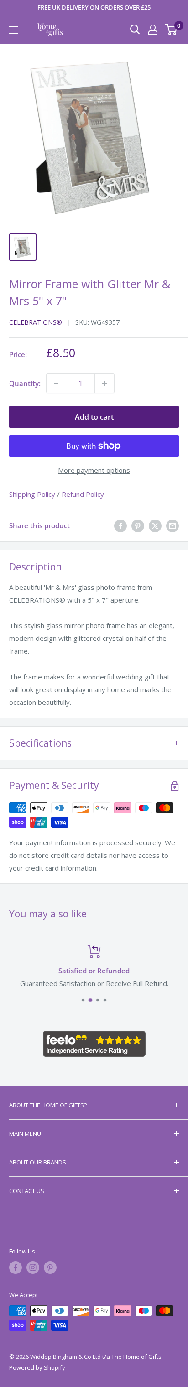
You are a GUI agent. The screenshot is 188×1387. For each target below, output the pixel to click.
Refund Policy (83, 494)
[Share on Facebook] (120, 525)
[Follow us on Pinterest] (50, 1267)
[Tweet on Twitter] (155, 525)
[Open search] (135, 30)
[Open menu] (13, 30)
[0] (171, 29)
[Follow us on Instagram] (32, 1267)
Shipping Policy (32, 494)
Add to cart (94, 417)
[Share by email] (172, 525)
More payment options (94, 470)
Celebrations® (35, 322)
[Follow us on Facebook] (15, 1267)
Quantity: (25, 383)
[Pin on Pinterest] (137, 525)
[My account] (152, 30)
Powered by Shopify (37, 1367)
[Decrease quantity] (56, 383)
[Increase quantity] (104, 383)
